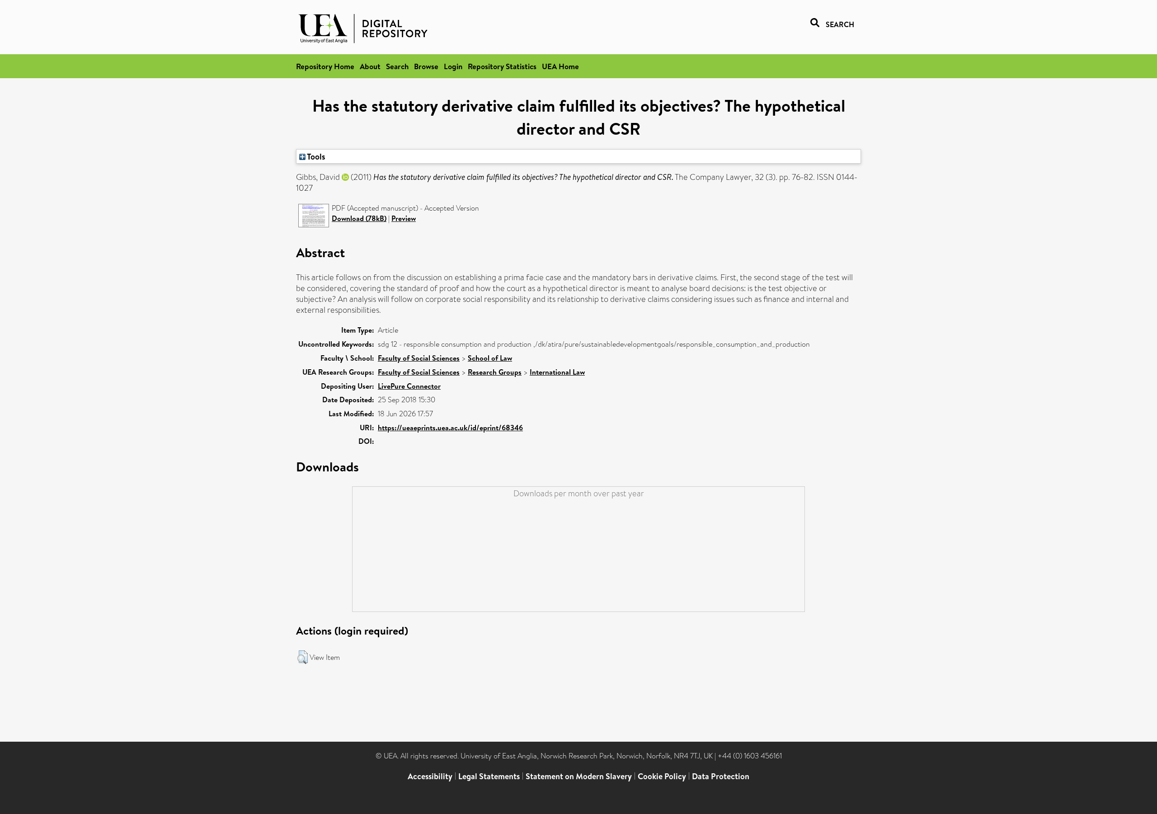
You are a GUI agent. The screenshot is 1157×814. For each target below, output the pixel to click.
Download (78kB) (359, 218)
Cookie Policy (662, 776)
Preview (403, 218)
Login (453, 66)
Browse (426, 66)
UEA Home (560, 66)
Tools (315, 156)
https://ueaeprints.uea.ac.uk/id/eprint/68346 (450, 428)
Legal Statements (489, 776)
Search (397, 66)
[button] (302, 657)
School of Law (490, 358)
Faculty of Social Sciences (419, 358)
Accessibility (430, 776)
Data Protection (720, 776)
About (370, 66)
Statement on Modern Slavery (579, 776)
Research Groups (495, 372)
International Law (557, 372)
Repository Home (325, 66)
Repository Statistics (502, 66)
